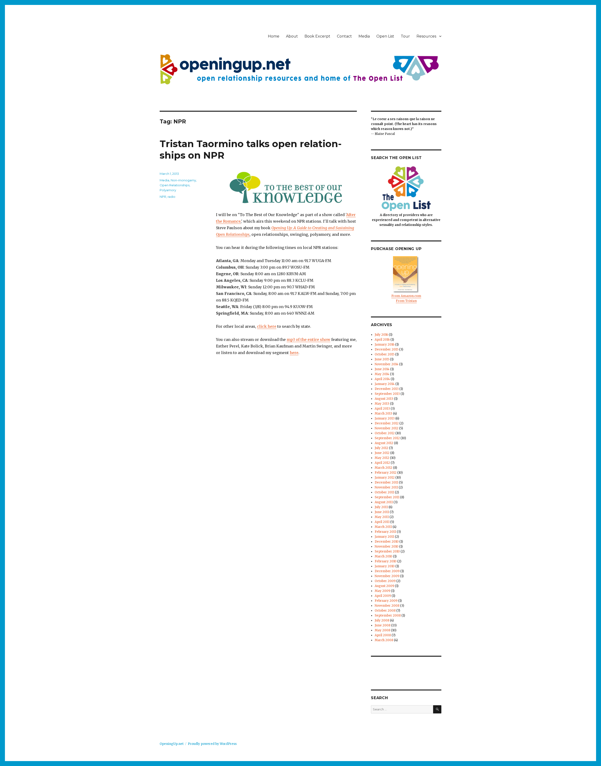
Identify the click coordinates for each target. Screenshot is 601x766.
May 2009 (382, 591)
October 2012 (385, 433)
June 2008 (382, 625)
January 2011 (384, 537)
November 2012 (386, 428)
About (292, 36)
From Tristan (406, 301)
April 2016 (382, 340)
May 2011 (382, 517)
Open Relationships (174, 185)
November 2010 (386, 547)
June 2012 (382, 453)
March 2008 (384, 640)
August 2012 (384, 443)
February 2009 (386, 601)
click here (266, 326)
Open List (385, 36)
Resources (426, 36)
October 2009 (385, 581)
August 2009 (384, 586)
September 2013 (387, 394)
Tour (405, 36)
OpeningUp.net (172, 744)
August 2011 (384, 502)
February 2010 (386, 561)
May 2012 (382, 458)
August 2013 (384, 399)
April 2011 (382, 522)
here (294, 352)
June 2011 (382, 512)
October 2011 (384, 492)
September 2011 (387, 497)
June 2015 (382, 359)
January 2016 (384, 345)
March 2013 (383, 413)
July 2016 (381, 335)
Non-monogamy (183, 180)
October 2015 (384, 354)
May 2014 (382, 374)
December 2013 (387, 389)
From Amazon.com (406, 296)
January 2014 (385, 384)
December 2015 (386, 349)
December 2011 (386, 482)
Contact (344, 36)
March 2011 (383, 527)
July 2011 (381, 507)
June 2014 (382, 369)
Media (364, 36)
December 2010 (387, 542)
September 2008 (388, 615)
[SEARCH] (437, 709)
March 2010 (383, 556)
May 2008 (382, 630)
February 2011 (385, 532)
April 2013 (382, 409)
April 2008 (383, 635)
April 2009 (383, 596)
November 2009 (387, 576)
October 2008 (385, 611)
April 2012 (382, 463)
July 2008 (382, 620)
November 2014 (386, 364)
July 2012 (381, 448)
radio (171, 196)
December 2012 (387, 423)
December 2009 (387, 571)
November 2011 (386, 487)
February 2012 (386, 473)
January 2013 (385, 418)
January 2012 (385, 478)
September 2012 (387, 438)
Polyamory (168, 190)
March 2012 (383, 468)
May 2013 (382, 404)
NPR (163, 196)
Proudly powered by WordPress (212, 744)
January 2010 (385, 566)
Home (273, 36)
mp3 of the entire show (308, 339)
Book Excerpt (317, 36)
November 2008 (387, 606)
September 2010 (387, 551)
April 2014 (382, 379)
